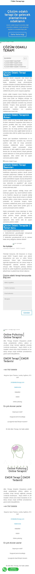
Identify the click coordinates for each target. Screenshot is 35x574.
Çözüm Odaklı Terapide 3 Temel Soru (15, 66)
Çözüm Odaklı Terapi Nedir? (13, 61)
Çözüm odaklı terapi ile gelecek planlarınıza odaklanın (17, 17)
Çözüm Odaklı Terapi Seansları (13, 65)
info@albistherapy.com (17, 382)
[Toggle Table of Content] (24, 58)
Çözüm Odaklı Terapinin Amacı (13, 63)
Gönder (26, 313)
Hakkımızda (17, 387)
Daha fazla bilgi (17, 34)
